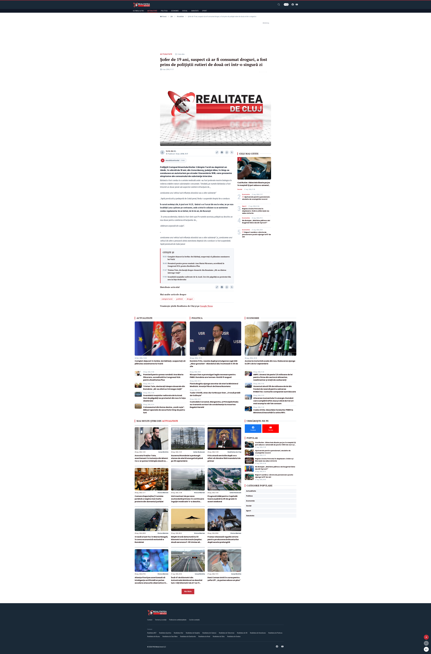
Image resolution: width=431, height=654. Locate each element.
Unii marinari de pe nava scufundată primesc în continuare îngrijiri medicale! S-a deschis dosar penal (187, 500)
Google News (206, 306)
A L (175, 151)
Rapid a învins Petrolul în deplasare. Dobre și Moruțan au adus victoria (255, 211)
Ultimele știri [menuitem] (138, 11)
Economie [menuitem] (175, 11)
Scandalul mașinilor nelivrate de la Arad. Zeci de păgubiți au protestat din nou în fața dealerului (199, 278)
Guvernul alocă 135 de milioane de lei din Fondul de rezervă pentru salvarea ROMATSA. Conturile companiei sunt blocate (274, 389)
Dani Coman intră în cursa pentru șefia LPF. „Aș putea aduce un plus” (224, 579)
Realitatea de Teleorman (226, 633)
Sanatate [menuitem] (195, 11)
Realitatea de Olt (242, 633)
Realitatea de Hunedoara (258, 633)
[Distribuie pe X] (232, 152)
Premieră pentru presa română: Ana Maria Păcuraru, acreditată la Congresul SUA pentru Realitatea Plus (196, 264)
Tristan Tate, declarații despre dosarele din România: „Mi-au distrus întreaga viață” (197, 271)
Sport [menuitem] (204, 11)
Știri (171, 16)
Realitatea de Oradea (233, 636)
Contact (149, 620)
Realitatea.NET (151, 633)
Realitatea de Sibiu (219, 636)
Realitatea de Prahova (275, 633)
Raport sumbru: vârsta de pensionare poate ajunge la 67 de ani (256, 234)
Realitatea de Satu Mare (170, 636)
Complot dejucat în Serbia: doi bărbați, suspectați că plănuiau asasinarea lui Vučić (199, 258)
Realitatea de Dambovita (188, 636)
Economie (246, 194)
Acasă (164, 16)
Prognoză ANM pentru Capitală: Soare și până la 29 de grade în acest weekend (223, 499)
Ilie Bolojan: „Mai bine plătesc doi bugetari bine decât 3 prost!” (256, 221)
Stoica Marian (163, 493)
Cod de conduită (194, 620)
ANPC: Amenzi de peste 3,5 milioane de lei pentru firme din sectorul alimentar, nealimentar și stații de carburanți (272, 377)
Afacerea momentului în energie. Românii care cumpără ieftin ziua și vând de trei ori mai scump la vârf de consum (273, 401)
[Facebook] (292, 4)
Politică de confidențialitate (177, 620)
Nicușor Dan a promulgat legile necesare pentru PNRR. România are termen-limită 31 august (213, 376)
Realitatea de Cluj (234, 452)
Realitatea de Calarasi (209, 633)
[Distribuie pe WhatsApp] (227, 152)
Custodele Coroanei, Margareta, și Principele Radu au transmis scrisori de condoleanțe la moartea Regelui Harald (214, 405)
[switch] (286, 4)
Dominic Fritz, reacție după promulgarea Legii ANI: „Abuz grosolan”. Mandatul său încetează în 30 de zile (214, 364)
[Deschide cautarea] (279, 4)
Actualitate (180, 16)
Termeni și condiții (160, 620)
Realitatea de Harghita (193, 633)
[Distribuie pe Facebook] (222, 152)
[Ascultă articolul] (426, 637)
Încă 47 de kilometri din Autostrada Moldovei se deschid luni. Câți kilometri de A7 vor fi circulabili (186, 581)
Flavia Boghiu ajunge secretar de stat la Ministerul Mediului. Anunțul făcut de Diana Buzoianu (214, 385)
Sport (244, 206)
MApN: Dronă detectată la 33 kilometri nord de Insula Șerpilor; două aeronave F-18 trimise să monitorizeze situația (186, 541)
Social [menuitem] (184, 11)
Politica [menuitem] (164, 11)
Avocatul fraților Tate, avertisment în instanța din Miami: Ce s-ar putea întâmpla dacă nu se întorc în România (151, 459)
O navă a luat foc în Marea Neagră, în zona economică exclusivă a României (151, 539)
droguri (190, 299)
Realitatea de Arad (204, 636)
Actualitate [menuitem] (152, 11)
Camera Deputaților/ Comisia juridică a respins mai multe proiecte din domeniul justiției (149, 499)
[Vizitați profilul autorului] (162, 152)
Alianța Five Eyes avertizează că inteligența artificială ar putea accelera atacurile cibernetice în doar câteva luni (150, 581)
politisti (179, 299)
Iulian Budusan (199, 452)
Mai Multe (188, 591)
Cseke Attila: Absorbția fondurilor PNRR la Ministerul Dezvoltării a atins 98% (273, 411)
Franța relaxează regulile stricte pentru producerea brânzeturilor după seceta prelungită (223, 539)
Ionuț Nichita (163, 452)
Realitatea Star (178, 633)
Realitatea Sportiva (165, 633)
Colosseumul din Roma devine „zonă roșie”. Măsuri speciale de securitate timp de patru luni (164, 410)
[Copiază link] (217, 152)
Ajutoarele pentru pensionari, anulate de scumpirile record (256, 198)
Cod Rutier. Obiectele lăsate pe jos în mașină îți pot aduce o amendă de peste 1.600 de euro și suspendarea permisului (253, 186)
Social (239, 189)
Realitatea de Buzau (153, 636)
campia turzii (167, 299)
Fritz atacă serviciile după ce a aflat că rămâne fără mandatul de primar (224, 458)
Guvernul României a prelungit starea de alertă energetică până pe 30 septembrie (187, 458)
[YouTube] (296, 4)
